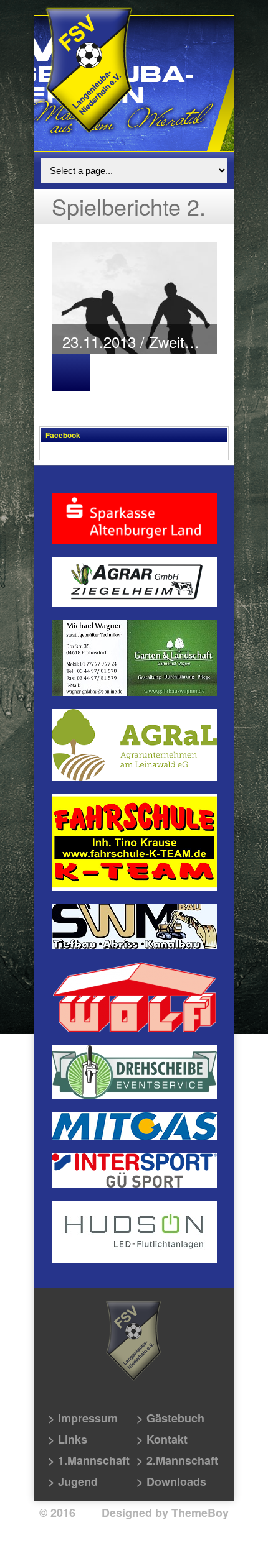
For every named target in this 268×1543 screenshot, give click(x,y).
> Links (67, 1439)
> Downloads (171, 1481)
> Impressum (83, 1418)
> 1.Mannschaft (89, 1460)
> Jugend (73, 1481)
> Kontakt (162, 1439)
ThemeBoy (200, 1512)
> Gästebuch (170, 1418)
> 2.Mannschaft (177, 1460)
